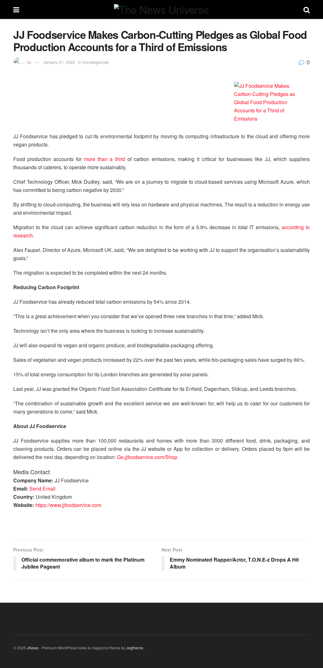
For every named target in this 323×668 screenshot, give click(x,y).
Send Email (42, 488)
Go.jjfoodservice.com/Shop (147, 457)
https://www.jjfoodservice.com (68, 505)
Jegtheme (134, 647)
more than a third (104, 159)
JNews (32, 647)
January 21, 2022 (59, 62)
